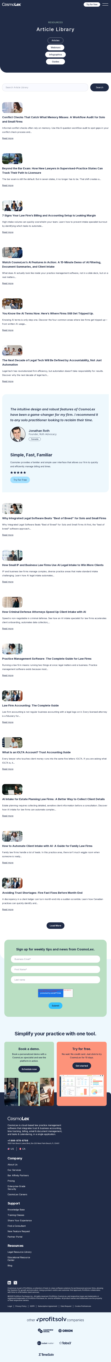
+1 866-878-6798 (18, 1140)
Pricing (11, 1180)
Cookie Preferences (83, 1306)
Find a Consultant (17, 1226)
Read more (7, 138)
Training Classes (16, 1215)
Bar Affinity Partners (18, 1175)
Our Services (14, 1170)
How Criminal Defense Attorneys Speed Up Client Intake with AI (44, 611)
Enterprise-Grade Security (16, 1187)
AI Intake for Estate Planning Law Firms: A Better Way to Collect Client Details (53, 799)
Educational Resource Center (19, 1258)
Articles (55, 40)
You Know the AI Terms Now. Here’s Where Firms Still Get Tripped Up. (48, 313)
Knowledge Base (16, 1209)
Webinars (55, 47)
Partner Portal (15, 1236)
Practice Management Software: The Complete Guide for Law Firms (47, 658)
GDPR (32, 1306)
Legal (10, 1306)
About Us (12, 1164)
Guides (55, 61)
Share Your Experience (20, 1220)
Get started (82, 1065)
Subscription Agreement (47, 1306)
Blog (10, 1265)
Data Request (66, 1306)
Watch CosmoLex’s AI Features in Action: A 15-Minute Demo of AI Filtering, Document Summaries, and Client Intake (51, 264)
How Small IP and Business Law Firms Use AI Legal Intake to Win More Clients (53, 565)
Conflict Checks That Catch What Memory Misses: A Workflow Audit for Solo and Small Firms (53, 119)
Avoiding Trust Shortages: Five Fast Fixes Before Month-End (42, 892)
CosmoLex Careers (17, 1194)
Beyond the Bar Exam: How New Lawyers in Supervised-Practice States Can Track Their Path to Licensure (52, 170)
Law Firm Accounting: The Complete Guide (30, 705)
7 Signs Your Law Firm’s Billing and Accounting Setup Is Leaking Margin (49, 215)
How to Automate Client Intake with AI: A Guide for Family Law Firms (47, 846)
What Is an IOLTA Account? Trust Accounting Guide (36, 752)
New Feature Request (19, 1231)
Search (99, 87)
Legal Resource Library (20, 1252)
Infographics (55, 54)
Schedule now (29, 1069)
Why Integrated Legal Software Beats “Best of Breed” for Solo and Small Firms (54, 518)
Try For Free (20, 479)
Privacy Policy (21, 1306)
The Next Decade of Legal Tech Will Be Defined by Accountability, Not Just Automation (52, 362)
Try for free (91, 4)
